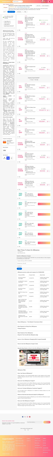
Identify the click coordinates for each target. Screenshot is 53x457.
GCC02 (42, 157)
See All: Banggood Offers (10, 143)
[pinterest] (29, 417)
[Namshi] (4, 150)
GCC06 (42, 40)
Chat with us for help (38, 447)
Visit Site (38, 5)
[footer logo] (8, 439)
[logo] (6, 1)
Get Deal (44, 194)
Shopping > (8, 4)
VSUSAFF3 (43, 133)
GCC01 (42, 145)
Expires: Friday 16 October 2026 (30, 235)
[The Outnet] (11, 158)
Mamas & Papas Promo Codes (21, 445)
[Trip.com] (8, 158)
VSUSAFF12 (42, 110)
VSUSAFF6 (43, 121)
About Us (44, 440)
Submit (19, 268)
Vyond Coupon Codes (19, 443)
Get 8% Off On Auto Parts (10, 142)
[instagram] (27, 417)
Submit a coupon (38, 440)
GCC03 (42, 171)
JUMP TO (4, 11)
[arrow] (52, 228)
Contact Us (28, 440)
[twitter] (25, 417)
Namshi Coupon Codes (19, 440)
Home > (4, 4)
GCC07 (42, 24)
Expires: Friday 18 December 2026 (31, 196)
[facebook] (22, 417)
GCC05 (42, 185)
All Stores (44, 445)
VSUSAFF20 (42, 99)
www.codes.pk (45, 452)
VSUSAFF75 (42, 69)
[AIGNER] (4, 158)
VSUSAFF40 (42, 87)
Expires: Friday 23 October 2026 (30, 244)
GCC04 (42, 56)
